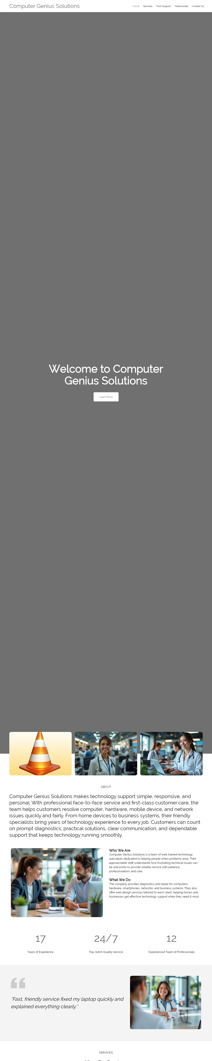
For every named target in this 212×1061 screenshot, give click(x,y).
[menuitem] (136, 6)
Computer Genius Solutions (44, 6)
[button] (40, 753)
